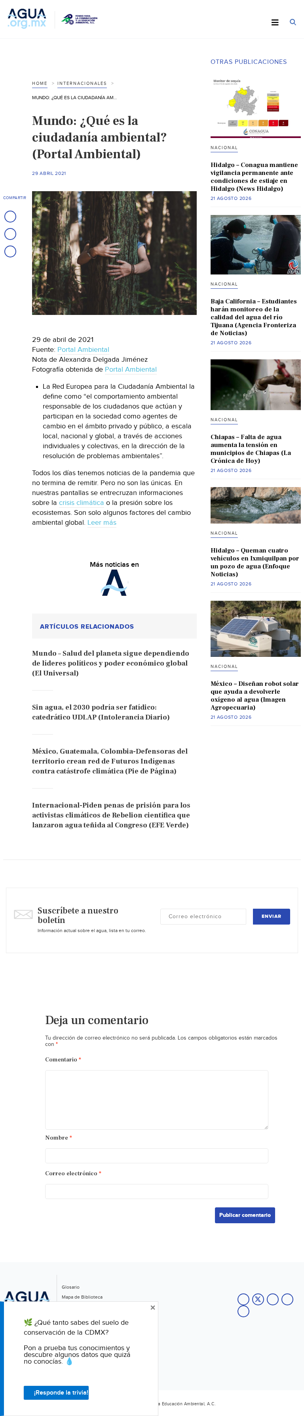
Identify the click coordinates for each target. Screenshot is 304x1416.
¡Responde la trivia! (61, 1393)
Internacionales (82, 83)
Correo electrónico (73, 1173)
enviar (271, 916)
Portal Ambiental (83, 349)
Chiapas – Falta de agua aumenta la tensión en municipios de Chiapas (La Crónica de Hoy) (251, 449)
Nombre (58, 1138)
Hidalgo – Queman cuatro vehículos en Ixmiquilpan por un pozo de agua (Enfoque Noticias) (255, 562)
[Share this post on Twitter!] (10, 234)
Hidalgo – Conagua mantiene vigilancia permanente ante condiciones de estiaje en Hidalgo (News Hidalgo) (254, 177)
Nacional (224, 147)
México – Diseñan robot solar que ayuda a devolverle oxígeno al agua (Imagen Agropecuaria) (255, 696)
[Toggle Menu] (275, 23)
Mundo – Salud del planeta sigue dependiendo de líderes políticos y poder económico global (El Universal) (110, 663)
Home (40, 83)
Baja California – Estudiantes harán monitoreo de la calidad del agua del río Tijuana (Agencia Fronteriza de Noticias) (254, 317)
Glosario (71, 1287)
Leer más (101, 522)
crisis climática (81, 503)
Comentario (63, 1059)
